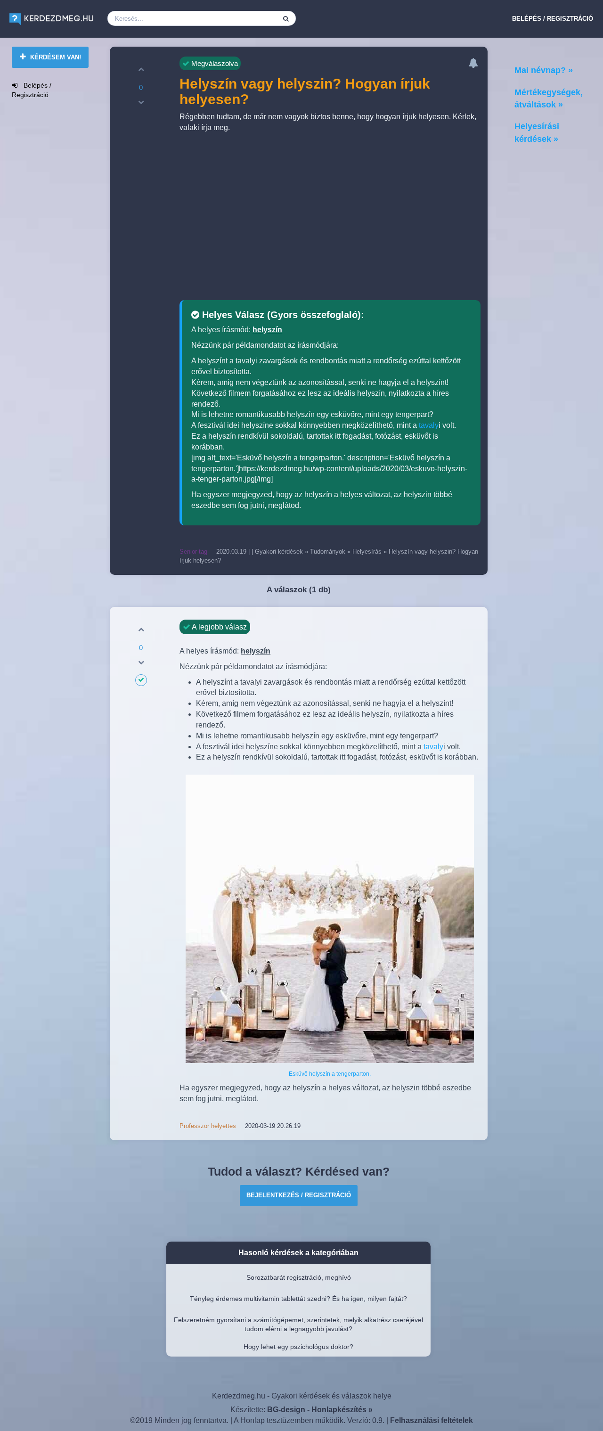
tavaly (429, 425)
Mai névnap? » (543, 70)
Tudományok (327, 551)
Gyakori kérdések (279, 551)
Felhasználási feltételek (431, 1420)
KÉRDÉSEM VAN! (54, 57)
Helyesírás (367, 551)
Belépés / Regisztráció (552, 18)
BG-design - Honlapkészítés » (320, 1410)
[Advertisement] (329, 218)
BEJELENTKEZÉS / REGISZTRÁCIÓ (298, 1195)
